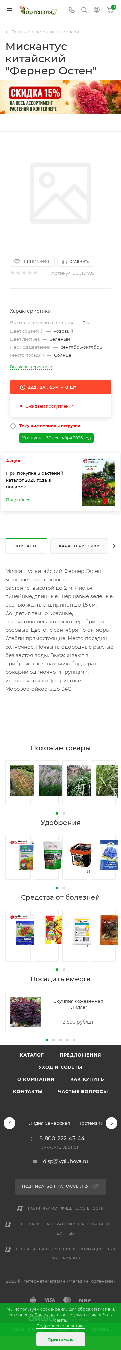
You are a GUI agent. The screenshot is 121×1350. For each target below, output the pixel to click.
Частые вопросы (83, 1091)
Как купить (87, 1079)
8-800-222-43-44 (62, 1138)
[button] (57, 813)
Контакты (27, 1091)
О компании (36, 1079)
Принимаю (60, 1339)
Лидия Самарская (49, 1123)
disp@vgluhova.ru (65, 1161)
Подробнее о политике (60, 1325)
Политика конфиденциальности (66, 1208)
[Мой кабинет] (97, 10)
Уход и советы (60, 1067)
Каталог (31, 1055)
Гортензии (92, 1123)
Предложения (80, 1055)
